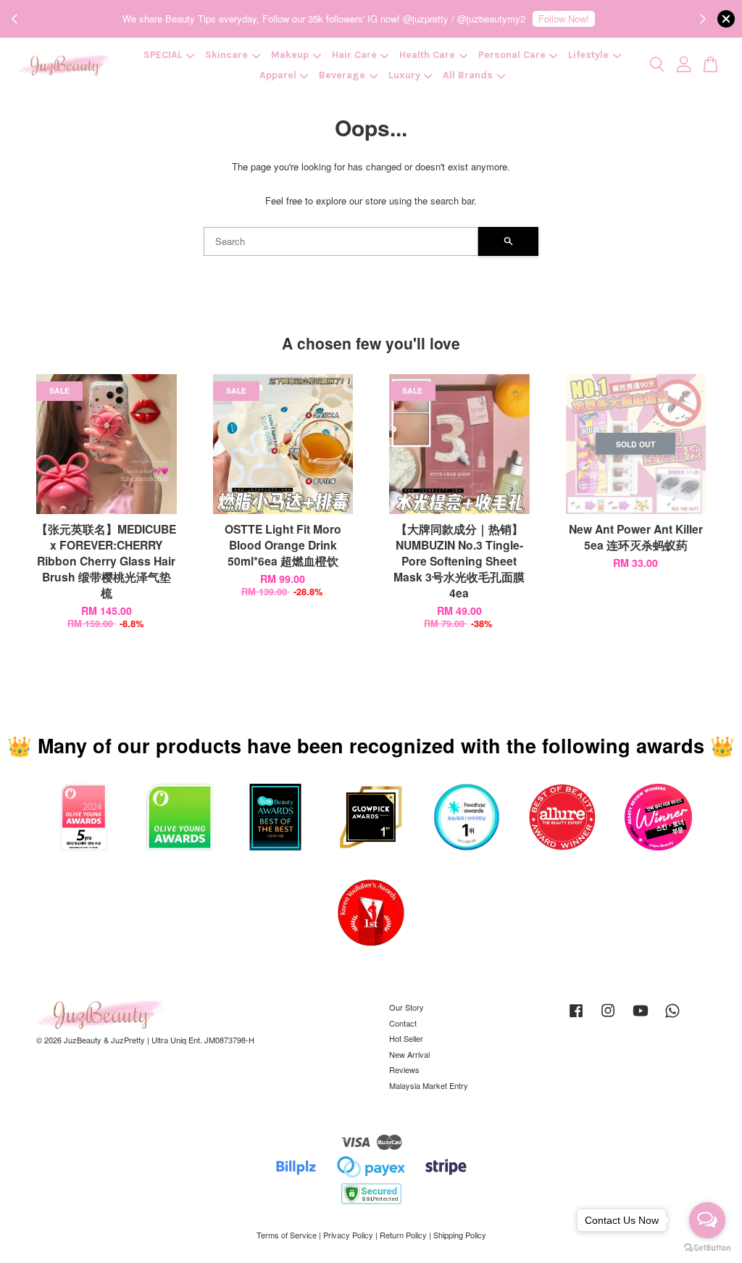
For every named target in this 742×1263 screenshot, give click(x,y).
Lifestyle (588, 55)
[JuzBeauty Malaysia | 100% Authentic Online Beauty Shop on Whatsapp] (672, 1017)
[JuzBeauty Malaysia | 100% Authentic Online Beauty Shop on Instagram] (608, 1017)
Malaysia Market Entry (428, 1085)
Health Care (427, 55)
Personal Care (512, 55)
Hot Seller (406, 1038)
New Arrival (409, 1054)
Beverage (342, 75)
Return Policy (403, 1235)
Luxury (404, 75)
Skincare (226, 55)
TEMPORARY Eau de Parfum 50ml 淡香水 (133, 1232)
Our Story (406, 1007)
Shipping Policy (459, 1235)
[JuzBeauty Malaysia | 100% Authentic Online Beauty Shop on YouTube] (640, 1017)
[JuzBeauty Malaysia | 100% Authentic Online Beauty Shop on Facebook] (576, 1017)
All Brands (468, 75)
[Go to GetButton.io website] (707, 1248)
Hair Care (354, 55)
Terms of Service (287, 1235)
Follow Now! (563, 18)
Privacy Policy (348, 1235)
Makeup (290, 55)
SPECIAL (163, 55)
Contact (403, 1023)
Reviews (404, 1069)
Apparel (277, 75)
